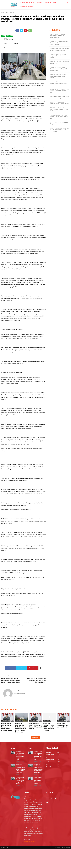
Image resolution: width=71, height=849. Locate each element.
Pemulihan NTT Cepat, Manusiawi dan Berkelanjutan (62, 725)
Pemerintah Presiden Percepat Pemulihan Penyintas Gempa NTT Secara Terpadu (58, 69)
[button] (67, 3)
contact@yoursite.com (30, 841)
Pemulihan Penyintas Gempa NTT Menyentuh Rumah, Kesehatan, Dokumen (58, 56)
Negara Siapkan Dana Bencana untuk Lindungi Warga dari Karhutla (20, 780)
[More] (40, 668)
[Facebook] (17, 30)
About (63, 847)
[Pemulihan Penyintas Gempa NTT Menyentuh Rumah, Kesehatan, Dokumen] (49, 717)
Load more (35, 737)
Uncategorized (5, 720)
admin (11, 39)
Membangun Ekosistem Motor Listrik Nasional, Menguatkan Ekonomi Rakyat (59, 91)
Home (2, 12)
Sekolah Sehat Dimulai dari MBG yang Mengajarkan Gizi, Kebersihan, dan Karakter (59, 109)
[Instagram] (51, 798)
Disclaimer (57, 847)
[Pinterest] (26, 30)
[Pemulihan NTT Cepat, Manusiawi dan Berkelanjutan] (63, 717)
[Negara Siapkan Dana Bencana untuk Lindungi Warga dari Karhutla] (35, 717)
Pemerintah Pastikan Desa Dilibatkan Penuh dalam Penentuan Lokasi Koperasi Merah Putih (59, 43)
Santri (7, 12)
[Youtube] (47, 802)
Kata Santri (12, 12)
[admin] (5, 39)
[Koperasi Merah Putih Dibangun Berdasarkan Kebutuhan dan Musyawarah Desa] (7, 717)
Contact (68, 847)
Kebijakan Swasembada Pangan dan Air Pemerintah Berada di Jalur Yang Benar (10, 680)
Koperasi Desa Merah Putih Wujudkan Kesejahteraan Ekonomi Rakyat (36, 680)
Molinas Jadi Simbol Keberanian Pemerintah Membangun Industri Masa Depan (58, 83)
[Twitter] (21, 30)
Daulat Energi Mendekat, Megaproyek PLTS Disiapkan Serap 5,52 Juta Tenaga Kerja (59, 129)
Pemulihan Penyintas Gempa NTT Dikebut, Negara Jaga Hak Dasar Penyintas (58, 76)
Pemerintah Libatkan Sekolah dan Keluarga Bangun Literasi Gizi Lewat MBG (59, 116)
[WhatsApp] (30, 30)
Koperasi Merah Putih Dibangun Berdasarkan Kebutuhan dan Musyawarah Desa (58, 35)
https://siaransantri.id (20, 693)
